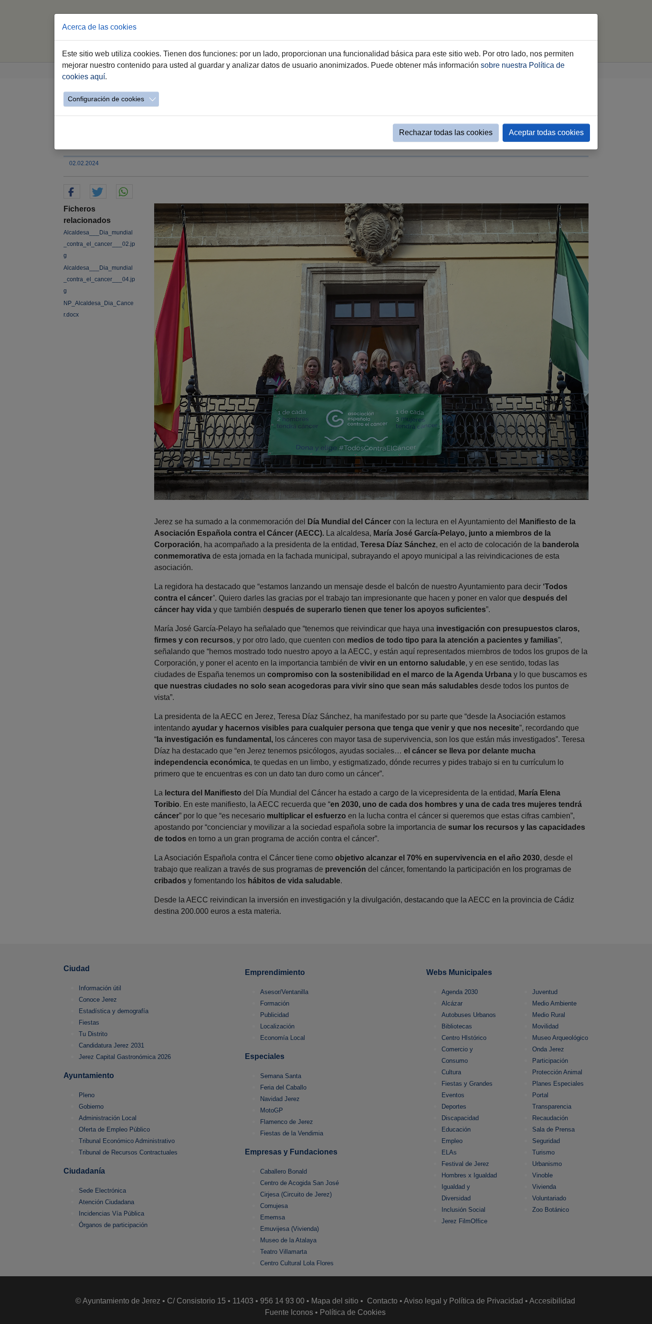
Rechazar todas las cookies (446, 132)
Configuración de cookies (106, 99)
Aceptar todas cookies (546, 132)
